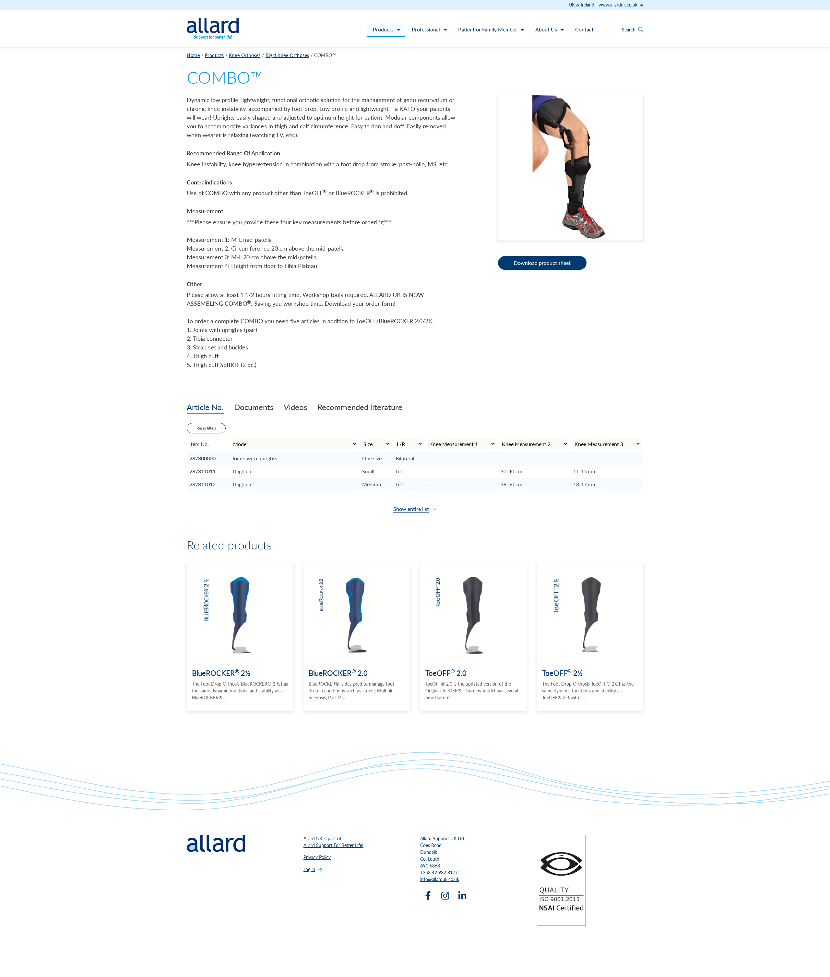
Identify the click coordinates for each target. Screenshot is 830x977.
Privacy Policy (317, 857)
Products (383, 29)
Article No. (205, 406)
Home (193, 55)
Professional (426, 29)
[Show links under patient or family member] (522, 29)
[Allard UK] (213, 25)
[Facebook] (428, 895)
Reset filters (206, 428)
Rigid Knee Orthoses (287, 55)
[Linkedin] (462, 895)
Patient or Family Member (487, 29)
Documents (253, 406)
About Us (546, 29)
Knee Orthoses (245, 55)
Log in (309, 869)
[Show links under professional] (445, 29)
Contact (584, 29)
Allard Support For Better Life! (333, 845)
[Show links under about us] (562, 29)
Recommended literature (359, 406)
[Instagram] (445, 895)
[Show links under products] (398, 29)
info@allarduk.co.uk (439, 879)
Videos (295, 406)
